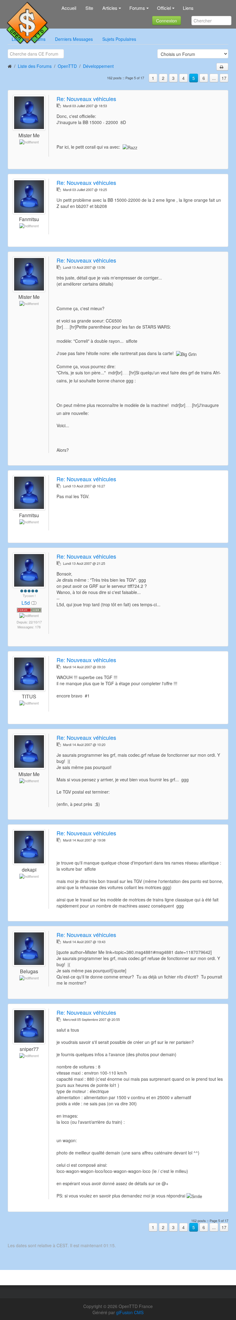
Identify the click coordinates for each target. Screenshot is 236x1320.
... (214, 78)
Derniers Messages (74, 39)
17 (224, 78)
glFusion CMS (130, 1312)
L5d (26, 602)
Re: (86, 99)
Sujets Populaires (119, 39)
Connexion (166, 21)
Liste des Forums (28, 39)
